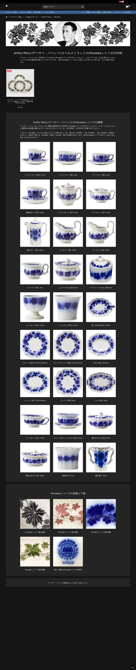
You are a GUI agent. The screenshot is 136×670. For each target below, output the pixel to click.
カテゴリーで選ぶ (25, 12)
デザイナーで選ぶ (11, 12)
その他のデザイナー (32, 17)
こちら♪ (85, 583)
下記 (103, 60)
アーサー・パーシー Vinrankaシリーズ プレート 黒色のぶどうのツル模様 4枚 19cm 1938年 (20, 101)
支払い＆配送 (96, 12)
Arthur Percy (46, 17)
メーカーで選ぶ (49, 12)
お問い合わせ (107, 12)
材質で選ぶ (37, 12)
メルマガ (116, 12)
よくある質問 (126, 12)
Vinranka (57, 17)
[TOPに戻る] (133, 668)
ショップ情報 (85, 12)
